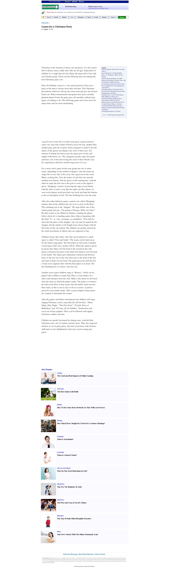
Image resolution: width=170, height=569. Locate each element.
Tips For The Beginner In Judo (69, 487)
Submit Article (100, 554)
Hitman (104, 80)
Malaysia (81, 1)
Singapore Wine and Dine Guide (62, 559)
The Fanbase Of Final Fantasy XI (111, 100)
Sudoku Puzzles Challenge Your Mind (112, 78)
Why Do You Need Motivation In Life (72, 471)
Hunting (59, 420)
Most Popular (47, 369)
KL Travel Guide (46, 561)
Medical (64, 17)
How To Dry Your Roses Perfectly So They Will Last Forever (81, 408)
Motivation (60, 516)
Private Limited (45, 559)
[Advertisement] (60, 49)
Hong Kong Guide (68, 561)
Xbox (103, 75)
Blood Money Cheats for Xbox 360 (116, 80)
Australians (51, 562)
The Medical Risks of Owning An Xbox (112, 89)
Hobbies (59, 405)
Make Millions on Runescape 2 (110, 96)
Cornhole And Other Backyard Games (112, 105)
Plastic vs (114, 104)
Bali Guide (110, 559)
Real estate (113, 558)
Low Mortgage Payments (88, 12)
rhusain (46, 29)
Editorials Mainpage (70, 554)
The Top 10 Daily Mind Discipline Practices (74, 519)
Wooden (119, 104)
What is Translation (65, 439)
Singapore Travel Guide (102, 559)
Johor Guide (60, 561)
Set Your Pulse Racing (117, 95)
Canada (117, 561)
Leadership (60, 452)
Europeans (44, 562)
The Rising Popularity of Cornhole (111, 111)
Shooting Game (106, 95)
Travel (49, 17)
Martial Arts (60, 484)
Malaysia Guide (53, 561)
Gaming (59, 373)
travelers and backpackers (88, 561)
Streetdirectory (80, 566)
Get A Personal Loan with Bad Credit (98, 8)
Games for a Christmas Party (57, 26)
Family (96, 17)
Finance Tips (50, 12)
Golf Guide (60, 389)
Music (59, 531)
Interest (113, 17)
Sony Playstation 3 (107, 73)
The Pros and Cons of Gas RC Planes (72, 503)
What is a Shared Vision (66, 455)
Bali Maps (115, 559)
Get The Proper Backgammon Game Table (113, 91)
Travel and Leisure (56, 558)
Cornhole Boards (106, 104)
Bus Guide (72, 559)
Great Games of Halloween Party (110, 82)
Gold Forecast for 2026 (73, 12)
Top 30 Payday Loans (60, 12)
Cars (72, 17)
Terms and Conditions (89, 566)
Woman (122, 17)
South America (122, 561)
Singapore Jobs (58, 562)
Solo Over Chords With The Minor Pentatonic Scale (77, 534)
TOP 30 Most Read (70, 6)
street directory (90, 558)
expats (95, 561)
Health (56, 17)
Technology (80, 17)
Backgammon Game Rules (109, 93)
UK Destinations (122, 559)
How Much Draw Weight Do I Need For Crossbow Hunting (80, 423)
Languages (60, 436)
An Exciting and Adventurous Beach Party (113, 84)
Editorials (45, 23)
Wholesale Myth (117, 73)
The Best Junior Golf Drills (67, 392)
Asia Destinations (81, 559)
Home (89, 17)
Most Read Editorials (86, 554)
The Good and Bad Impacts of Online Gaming (75, 376)
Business (104, 17)
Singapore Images (107, 558)
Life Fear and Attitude (63, 468)
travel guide (90, 559)
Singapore (68, 1)
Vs (106, 75)
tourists (101, 561)
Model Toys (60, 500)
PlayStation (111, 75)
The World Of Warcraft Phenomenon (112, 98)
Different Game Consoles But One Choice (113, 102)
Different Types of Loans (95, 6)
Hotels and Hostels (98, 558)
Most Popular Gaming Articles (116, 115)
